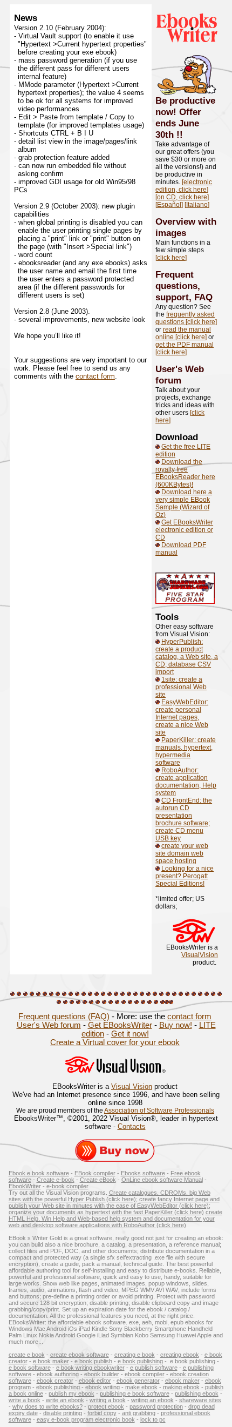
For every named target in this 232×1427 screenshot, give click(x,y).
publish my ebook (71, 1393)
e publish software (154, 1367)
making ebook (181, 1387)
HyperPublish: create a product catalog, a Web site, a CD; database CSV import (186, 657)
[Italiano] (197, 204)
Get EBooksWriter (120, 1025)
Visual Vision (131, 1086)
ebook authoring (58, 1374)
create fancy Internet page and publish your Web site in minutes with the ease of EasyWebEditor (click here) (114, 1202)
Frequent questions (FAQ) (64, 1016)
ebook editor (95, 1380)
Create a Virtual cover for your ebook (115, 1042)
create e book (27, 1354)
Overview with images (185, 227)
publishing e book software (134, 1393)
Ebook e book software (39, 1173)
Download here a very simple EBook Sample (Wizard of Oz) (183, 503)
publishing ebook (197, 1393)
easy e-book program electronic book (86, 1419)
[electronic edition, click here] (183, 185)
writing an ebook (152, 1400)
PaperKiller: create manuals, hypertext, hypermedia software (185, 751)
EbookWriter (25, 1186)
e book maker (51, 1361)
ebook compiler (145, 1374)
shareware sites (200, 1400)
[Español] (169, 204)
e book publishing (140, 1361)
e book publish (93, 1361)
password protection (156, 1406)
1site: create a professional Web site (181, 687)
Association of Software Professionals (159, 1110)
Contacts (132, 1126)
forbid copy (102, 1413)
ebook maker (182, 1380)
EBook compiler (94, 1173)
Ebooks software (143, 1173)
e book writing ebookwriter (90, 1367)
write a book (24, 1400)
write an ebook (65, 1400)
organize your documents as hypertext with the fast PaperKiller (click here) (106, 1212)
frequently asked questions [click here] (186, 318)
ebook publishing (58, 1387)
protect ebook (106, 1406)
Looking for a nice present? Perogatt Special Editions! (184, 876)
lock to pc (153, 1419)
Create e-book (55, 1179)
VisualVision (199, 955)
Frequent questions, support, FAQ (184, 285)
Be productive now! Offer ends (185, 112)
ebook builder (101, 1374)
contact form (95, 376)
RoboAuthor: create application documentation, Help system (185, 781)
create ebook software (79, 1354)
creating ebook (179, 1354)
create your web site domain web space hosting (181, 853)
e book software (30, 1367)
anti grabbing (138, 1413)
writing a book (108, 1400)
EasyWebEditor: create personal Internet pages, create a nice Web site (181, 717)
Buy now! (175, 1025)
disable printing (62, 1413)
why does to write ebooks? (47, 1406)
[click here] (171, 257)
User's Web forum (179, 375)
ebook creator (55, 1380)
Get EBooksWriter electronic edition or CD (184, 530)
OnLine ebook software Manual (162, 1179)
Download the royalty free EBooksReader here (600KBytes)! (185, 473)
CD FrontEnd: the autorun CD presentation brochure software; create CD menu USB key (183, 819)
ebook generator (138, 1380)
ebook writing (102, 1387)
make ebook (141, 1387)
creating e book (134, 1354)
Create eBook (98, 1179)
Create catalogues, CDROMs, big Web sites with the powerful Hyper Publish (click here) (109, 1195)
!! (179, 134)
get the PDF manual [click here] (184, 348)
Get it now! (130, 1033)
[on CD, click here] (182, 197)
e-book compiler (67, 1186)
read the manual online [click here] (183, 333)
